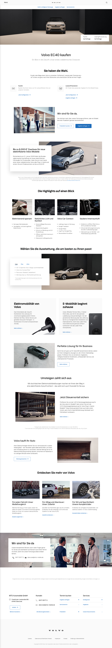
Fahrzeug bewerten (21, 459)
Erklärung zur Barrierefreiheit (77, 638)
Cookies (30, 638)
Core (16, 264)
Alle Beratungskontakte (42, 612)
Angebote (85, 604)
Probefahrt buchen (65, 126)
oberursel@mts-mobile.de (35, 557)
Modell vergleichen (17, 517)
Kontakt (65, 638)
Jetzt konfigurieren (23, 95)
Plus (22, 264)
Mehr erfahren (18, 328)
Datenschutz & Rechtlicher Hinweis (43, 638)
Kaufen (85, 37)
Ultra (28, 264)
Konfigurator (86, 599)
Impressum (57, 638)
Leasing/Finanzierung (100, 37)
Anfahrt (14, 607)
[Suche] (106, 2)
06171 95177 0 (19, 557)
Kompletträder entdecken (79, 513)
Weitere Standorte (15, 612)
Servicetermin (70, 7)
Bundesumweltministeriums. (73, 180)
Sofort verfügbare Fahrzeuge (45, 7)
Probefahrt (63, 612)
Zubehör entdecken (47, 515)
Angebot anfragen (60, 7)
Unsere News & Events (89, 612)
